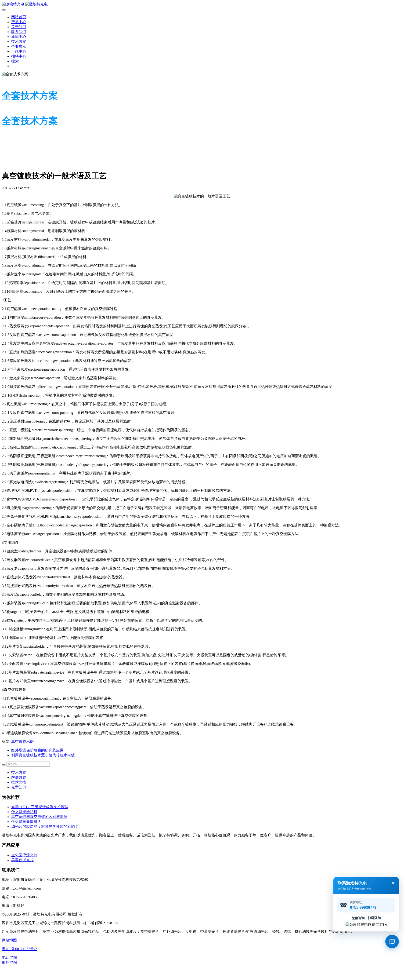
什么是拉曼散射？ (26, 822)
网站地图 (9, 940)
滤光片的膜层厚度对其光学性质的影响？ (45, 826)
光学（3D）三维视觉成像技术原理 (39, 807)
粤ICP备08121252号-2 (19, 949)
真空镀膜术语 (22, 742)
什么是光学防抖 (24, 812)
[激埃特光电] (202, 4)
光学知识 (18, 787)
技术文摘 (18, 782)
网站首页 (18, 17)
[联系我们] (392, 941)
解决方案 (18, 777)
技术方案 (18, 772)
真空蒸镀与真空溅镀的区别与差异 (39, 817)
